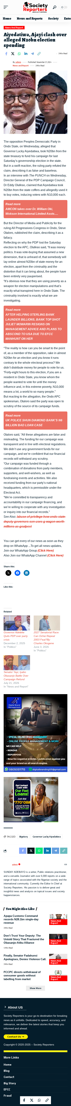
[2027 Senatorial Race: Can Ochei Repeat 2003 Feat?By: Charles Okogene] (47, 623)
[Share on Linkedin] (25, 54)
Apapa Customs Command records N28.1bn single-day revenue (21, 919)
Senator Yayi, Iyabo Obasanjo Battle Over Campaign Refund (16, 676)
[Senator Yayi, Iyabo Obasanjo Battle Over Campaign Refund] (17, 662)
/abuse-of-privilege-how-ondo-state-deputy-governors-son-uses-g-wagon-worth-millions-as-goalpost (35, 521)
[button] (7, 7)
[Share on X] (12, 54)
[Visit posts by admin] (7, 64)
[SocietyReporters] (35, 7)
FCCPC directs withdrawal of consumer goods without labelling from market (22, 975)
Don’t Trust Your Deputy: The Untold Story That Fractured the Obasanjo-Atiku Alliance (24, 939)
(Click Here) (46, 550)
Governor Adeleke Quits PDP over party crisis (16, 636)
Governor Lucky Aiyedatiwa (47, 836)
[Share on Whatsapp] (19, 54)
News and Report (14, 27)
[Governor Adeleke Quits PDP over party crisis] (17, 623)
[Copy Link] (39, 54)
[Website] (65, 864)
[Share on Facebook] (6, 54)
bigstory (23, 836)
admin (18, 62)
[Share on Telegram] (32, 54)
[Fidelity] (31, 799)
